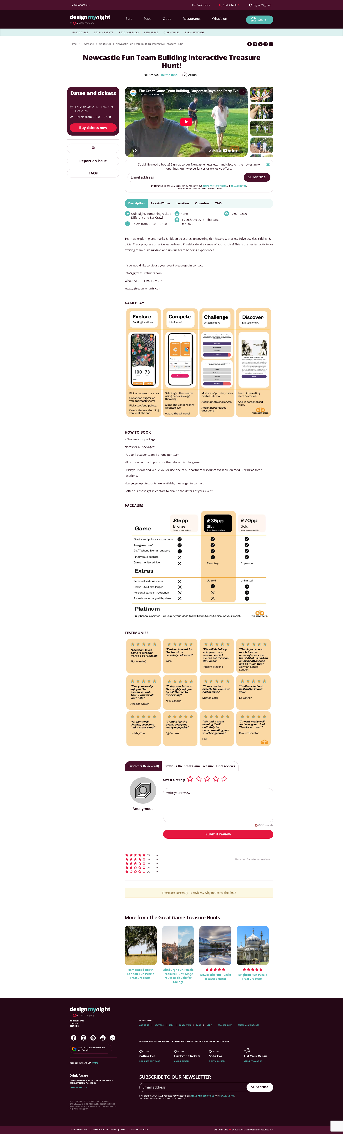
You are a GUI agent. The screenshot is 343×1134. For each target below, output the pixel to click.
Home (73, 43)
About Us (144, 1025)
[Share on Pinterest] (260, 44)
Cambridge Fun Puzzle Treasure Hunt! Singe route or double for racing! (215, 976)
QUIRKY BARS (171, 32)
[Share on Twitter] (255, 44)
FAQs (93, 173)
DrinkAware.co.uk (79, 1087)
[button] (173, 855)
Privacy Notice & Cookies (104, 1129)
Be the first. (169, 75)
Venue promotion (253, 1061)
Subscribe (257, 177)
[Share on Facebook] (249, 44)
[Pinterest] (93, 1038)
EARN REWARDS (194, 32)
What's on (219, 18)
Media (209, 1025)
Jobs (171, 1025)
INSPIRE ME (151, 32)
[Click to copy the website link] (271, 44)
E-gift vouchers (217, 1061)
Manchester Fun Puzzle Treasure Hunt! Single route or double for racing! (140, 976)
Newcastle (87, 43)
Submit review (218, 834)
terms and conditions (214, 186)
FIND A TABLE (80, 32)
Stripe (95, 1063)
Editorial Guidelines (248, 1025)
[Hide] (268, 164)
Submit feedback (139, 1129)
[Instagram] (83, 1038)
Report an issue (93, 160)
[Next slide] (265, 954)
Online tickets (181, 1061)
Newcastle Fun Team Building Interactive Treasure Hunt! (149, 43)
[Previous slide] (132, 954)
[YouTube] (103, 1038)
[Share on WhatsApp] (265, 44)
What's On (105, 43)
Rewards (159, 1025)
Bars (128, 18)
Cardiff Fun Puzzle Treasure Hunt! (252, 972)
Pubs (147, 18)
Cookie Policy (225, 1025)
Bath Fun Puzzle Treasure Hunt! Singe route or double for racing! (178, 976)
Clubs (167, 18)
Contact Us (185, 1025)
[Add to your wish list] (242, 91)
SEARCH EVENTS (103, 32)
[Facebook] (73, 1038)
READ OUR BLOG (129, 32)
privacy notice (238, 186)
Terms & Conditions (79, 1129)
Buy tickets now (93, 127)
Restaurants (192, 18)
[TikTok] (112, 1038)
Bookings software (149, 1061)
